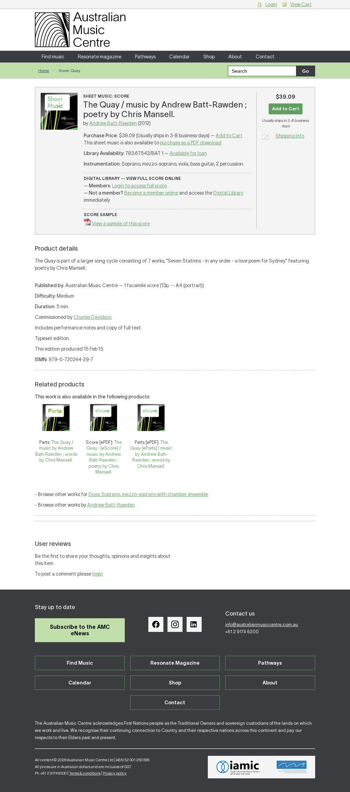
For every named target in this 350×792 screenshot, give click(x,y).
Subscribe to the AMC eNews (80, 630)
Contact (265, 56)
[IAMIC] (238, 767)
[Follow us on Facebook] (155, 624)
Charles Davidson (92, 317)
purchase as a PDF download (190, 142)
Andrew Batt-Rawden (113, 123)
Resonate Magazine (175, 663)
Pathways (145, 56)
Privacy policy (114, 773)
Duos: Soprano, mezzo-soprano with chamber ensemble (148, 494)
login (97, 574)
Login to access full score (139, 185)
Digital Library (228, 193)
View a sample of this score (121, 223)
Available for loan (188, 153)
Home (43, 70)
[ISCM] (292, 767)
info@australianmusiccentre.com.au (261, 624)
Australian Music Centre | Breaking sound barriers (80, 29)
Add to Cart (229, 135)
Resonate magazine (99, 56)
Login (271, 4)
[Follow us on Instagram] (175, 624)
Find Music (80, 663)
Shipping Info (289, 136)
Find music (53, 56)
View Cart (301, 4)
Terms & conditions (84, 773)
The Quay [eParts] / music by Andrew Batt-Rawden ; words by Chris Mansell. (151, 454)
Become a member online (151, 193)
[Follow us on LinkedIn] (194, 624)
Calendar (179, 56)
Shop (209, 56)
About (235, 56)
